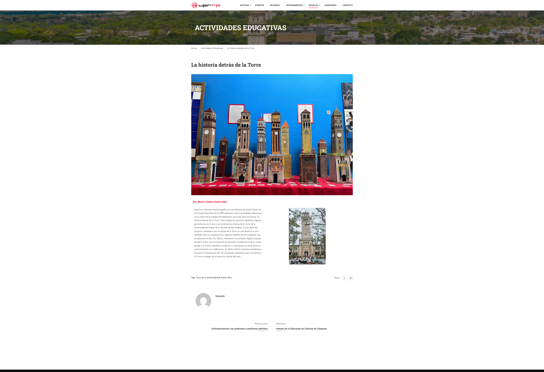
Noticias (244, 5)
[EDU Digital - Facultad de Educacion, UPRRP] (205, 5)
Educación (220, 296)
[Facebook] (344, 278)
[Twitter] (350, 278)
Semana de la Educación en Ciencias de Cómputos (301, 328)
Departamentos (294, 5)
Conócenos (330, 5)
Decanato (275, 5)
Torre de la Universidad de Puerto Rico (214, 277)
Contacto (348, 5)
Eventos (259, 5)
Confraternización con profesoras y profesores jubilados (239, 328)
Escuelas (313, 5)
